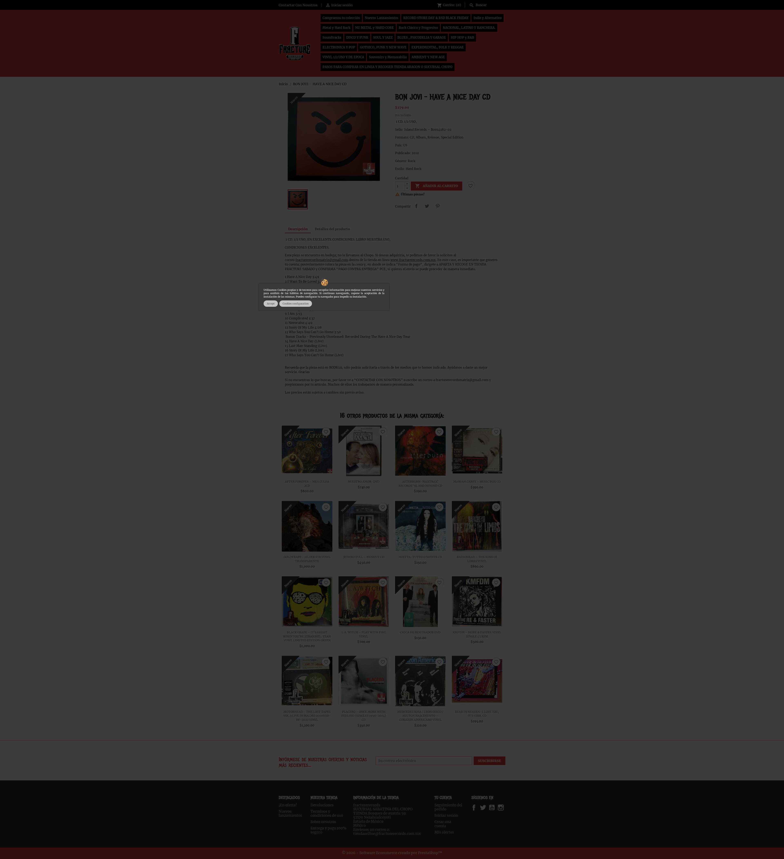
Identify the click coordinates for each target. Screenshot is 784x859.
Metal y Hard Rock (336, 28)
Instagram (506, 807)
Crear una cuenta (442, 824)
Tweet (427, 206)
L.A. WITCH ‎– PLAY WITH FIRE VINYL (364, 634)
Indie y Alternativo (487, 18)
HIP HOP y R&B (462, 37)
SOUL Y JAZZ (383, 37)
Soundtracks (332, 37)
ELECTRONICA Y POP (339, 47)
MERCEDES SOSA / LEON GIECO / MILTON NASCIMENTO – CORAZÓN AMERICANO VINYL (420, 716)
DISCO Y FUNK (357, 37)
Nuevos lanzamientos (290, 813)
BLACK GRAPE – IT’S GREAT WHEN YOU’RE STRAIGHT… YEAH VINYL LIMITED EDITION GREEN (307, 636)
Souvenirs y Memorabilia (388, 57)
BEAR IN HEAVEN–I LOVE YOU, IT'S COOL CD (477, 714)
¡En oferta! (288, 805)
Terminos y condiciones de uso (327, 813)
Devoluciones (322, 805)
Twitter (485, 807)
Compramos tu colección (341, 18)
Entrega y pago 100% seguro (328, 830)
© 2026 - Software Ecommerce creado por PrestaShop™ (392, 853)
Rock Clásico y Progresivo (418, 28)
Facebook (478, 807)
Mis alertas (444, 832)
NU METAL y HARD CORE (374, 28)
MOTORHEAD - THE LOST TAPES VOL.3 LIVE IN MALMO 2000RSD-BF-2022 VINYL (307, 716)
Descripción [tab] (298, 229)
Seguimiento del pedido (448, 807)
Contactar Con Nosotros (298, 5)
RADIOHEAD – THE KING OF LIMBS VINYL (477, 559)
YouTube (495, 807)
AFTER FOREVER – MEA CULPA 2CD (307, 484)
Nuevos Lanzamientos (381, 18)
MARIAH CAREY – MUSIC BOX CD (477, 481)
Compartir (416, 206)
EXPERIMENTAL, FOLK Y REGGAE (437, 47)
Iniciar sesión (446, 815)
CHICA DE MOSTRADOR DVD (420, 632)
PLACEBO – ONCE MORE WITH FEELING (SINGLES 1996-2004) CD (363, 716)
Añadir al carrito (436, 185)
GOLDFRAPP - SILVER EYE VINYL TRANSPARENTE (307, 559)
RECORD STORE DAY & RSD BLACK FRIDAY (436, 18)
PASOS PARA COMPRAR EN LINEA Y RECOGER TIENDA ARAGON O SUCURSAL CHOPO (387, 67)
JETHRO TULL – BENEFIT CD (363, 557)
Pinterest (437, 206)
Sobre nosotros (323, 822)
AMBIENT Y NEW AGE (428, 57)
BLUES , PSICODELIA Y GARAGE (422, 37)
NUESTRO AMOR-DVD (364, 481)
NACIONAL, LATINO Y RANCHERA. (469, 28)
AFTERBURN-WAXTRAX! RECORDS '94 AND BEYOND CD (420, 484)
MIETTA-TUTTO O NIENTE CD (420, 557)
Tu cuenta (443, 797)
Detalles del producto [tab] (332, 229)
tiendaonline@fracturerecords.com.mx (387, 833)
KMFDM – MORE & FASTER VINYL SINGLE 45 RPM (477, 634)
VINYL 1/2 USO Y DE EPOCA (343, 57)
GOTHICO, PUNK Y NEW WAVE (383, 47)
